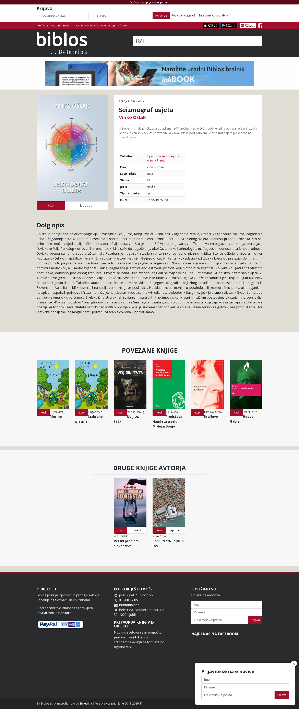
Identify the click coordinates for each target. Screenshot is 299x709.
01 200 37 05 (128, 600)
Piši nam (122, 25)
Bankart (64, 613)
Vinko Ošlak (132, 117)
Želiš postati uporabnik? (214, 15)
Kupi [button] (51, 205)
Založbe (55, 25)
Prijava (255, 620)
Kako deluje (108, 25)
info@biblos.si (129, 605)
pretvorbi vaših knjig (129, 637)
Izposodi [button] (86, 205)
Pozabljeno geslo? (183, 15)
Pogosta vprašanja (87, 25)
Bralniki (68, 25)
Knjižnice (43, 25)
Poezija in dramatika (131, 101)
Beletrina (86, 703)
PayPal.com (45, 613)
